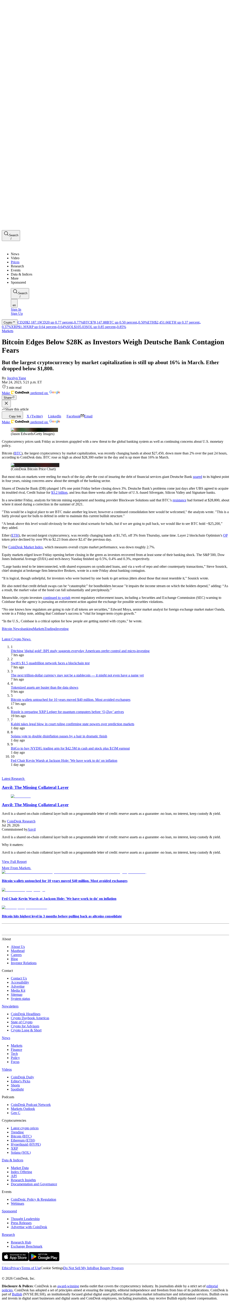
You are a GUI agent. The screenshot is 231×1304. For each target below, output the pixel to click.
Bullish (17, 1294)
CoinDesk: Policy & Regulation (33, 1199)
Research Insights (23, 1180)
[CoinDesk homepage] (19, 931)
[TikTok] (33, 1274)
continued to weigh (56, 598)
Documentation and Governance (34, 1184)
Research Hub (21, 1242)
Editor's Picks (20, 1081)
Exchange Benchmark (26, 1246)
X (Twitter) (35, 416)
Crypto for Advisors (25, 1026)
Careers (16, 955)
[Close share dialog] (6, 403)
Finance (16, 1050)
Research (8, 1235)
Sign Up (17, 313)
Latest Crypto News (16, 639)
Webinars (17, 1203)
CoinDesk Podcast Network (31, 1105)
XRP (14, 1148)
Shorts (15, 1085)
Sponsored (9, 1211)
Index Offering (21, 1172)
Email (88, 416)
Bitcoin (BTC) (21, 1136)
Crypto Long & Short (26, 1030)
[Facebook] (8, 1274)
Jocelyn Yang (16, 378)
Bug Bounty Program (108, 1268)
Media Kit (18, 990)
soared (197, 477)
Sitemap (16, 994)
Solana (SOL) (21, 1152)
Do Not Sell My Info (78, 1268)
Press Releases (21, 1223)
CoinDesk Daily (22, 1077)
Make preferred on (25, 393)
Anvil (32, 829)
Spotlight (17, 1089)
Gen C (15, 1113)
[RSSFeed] (18, 1274)
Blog (14, 959)
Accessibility (20, 982)
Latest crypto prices (25, 1128)
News (6, 1038)
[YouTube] (28, 1274)
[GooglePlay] (44, 1260)
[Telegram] (44, 1274)
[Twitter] (3, 1274)
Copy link (15, 416)
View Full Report (14, 862)
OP (225, 535)
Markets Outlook (23, 1109)
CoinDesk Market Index (25, 547)
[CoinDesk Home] (19, 246)
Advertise (18, 986)
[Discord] (39, 1274)
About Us (18, 947)
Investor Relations (24, 963)
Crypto (8, 322)
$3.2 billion (59, 492)
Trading (49, 629)
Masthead (18, 951)
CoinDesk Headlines (25, 1014)
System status (20, 999)
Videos (7, 1069)
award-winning (68, 1286)
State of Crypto (21, 1022)
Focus (15, 1062)
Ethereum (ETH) (23, 1140)
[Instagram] (23, 1274)
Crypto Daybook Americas (30, 1018)
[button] (120, 278)
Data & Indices (12, 1160)
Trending (17, 1132)
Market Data (20, 1168)
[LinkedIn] (13, 1274)
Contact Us (19, 978)
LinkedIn (54, 416)
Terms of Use (31, 1268)
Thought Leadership (25, 1219)
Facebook (74, 416)
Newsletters (10, 1006)
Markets (7, 331)
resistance (179, 500)
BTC (17, 453)
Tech (14, 1054)
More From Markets (16, 868)
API (14, 1176)
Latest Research (13, 779)
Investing (62, 629)
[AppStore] (15, 1260)
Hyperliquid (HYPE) (26, 1144)
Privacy (16, 1268)
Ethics (6, 1268)
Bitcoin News (11, 629)
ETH (15, 535)
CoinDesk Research (21, 821)
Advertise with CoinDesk (29, 1227)
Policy (15, 1058)
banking (27, 629)
